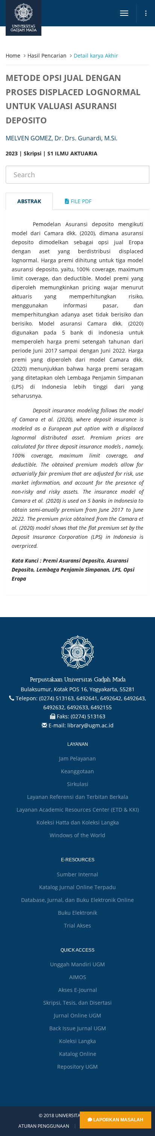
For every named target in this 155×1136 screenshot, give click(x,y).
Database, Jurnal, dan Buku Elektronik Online (77, 899)
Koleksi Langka (77, 1041)
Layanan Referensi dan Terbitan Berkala (77, 796)
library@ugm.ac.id (90, 725)
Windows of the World (77, 835)
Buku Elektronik (77, 912)
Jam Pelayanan (77, 758)
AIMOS (77, 977)
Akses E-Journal (77, 989)
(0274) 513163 (88, 716)
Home (13, 55)
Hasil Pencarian (47, 55)
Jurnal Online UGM (77, 1015)
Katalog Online (77, 1053)
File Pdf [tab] (80, 201)
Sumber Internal (77, 874)
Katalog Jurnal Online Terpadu (77, 887)
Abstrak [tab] (29, 201)
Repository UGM (77, 1066)
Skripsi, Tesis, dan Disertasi (77, 1002)
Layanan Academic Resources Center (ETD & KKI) (78, 809)
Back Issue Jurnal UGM (77, 1028)
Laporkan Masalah (117, 1119)
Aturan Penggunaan (43, 1126)
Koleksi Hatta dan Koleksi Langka (77, 822)
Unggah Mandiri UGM (77, 964)
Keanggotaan (77, 771)
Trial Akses (77, 925)
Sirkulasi (77, 784)
